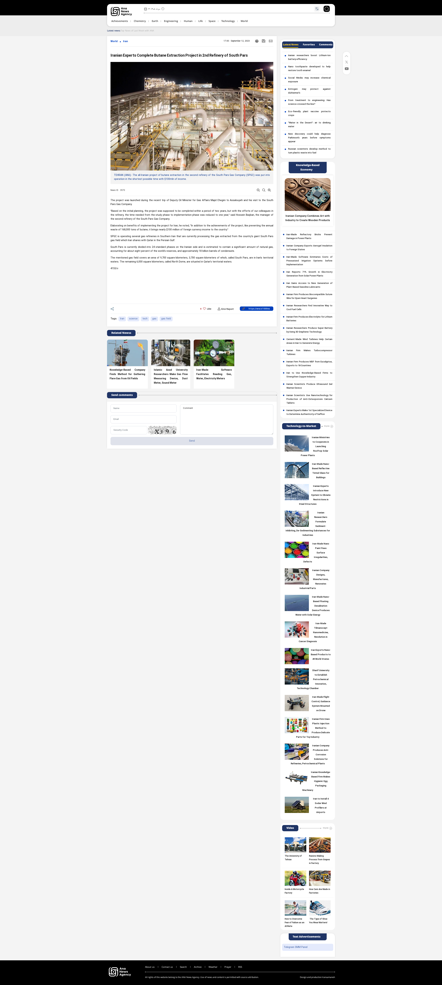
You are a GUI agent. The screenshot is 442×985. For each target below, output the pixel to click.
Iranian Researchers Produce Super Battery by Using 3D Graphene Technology (309, 330)
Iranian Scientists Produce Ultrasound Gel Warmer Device (309, 386)
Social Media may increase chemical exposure (309, 80)
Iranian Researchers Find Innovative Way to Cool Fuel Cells (309, 307)
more (326, 426)
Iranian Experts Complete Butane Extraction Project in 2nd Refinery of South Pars (179, 55)
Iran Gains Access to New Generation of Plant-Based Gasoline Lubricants (309, 285)
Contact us (167, 967)
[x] (346, 62)
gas (154, 319)
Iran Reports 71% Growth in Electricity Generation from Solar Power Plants (309, 274)
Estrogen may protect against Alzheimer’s (309, 91)
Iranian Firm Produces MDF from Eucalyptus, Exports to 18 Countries (309, 363)
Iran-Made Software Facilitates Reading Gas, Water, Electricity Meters (214, 374)
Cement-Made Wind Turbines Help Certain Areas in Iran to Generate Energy (309, 341)
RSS (240, 967)
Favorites (309, 45)
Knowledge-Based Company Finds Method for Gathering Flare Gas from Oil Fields (127, 374)
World (114, 41)
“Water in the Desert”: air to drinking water (309, 124)
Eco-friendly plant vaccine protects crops (309, 113)
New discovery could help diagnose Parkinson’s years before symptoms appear (309, 137)
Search (183, 967)
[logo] (125, 11)
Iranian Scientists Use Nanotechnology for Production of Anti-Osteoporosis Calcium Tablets (309, 399)
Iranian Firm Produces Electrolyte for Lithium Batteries (309, 319)
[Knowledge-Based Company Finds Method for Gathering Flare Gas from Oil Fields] (127, 353)
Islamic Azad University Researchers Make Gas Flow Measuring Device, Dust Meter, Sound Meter (171, 376)
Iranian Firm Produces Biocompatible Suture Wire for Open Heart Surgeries (309, 296)
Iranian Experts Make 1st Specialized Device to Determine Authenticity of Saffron (309, 412)
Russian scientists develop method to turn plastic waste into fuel (309, 151)
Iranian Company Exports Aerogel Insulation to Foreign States (309, 247)
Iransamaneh (328, 977)
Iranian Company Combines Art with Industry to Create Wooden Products (307, 218)
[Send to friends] (270, 41)
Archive (197, 967)
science (133, 319)
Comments (325, 45)
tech (144, 319)
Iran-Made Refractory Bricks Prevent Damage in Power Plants (309, 236)
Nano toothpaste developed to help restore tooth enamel (309, 68)
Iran (125, 41)
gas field (166, 319)
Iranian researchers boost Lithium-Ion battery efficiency (309, 57)
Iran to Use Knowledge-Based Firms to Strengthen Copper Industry (309, 375)
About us (150, 967)
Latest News (290, 45)
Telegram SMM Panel (296, 947)
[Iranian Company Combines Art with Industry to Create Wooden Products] (308, 194)
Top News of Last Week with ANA (137, 30)
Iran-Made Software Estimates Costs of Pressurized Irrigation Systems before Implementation (309, 260)
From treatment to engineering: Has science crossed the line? (309, 102)
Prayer (227, 967)
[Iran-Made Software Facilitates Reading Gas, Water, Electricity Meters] (214, 353)
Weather (213, 967)
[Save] (263, 41)
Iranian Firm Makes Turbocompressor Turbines (309, 352)
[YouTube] (347, 68)
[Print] (256, 41)
